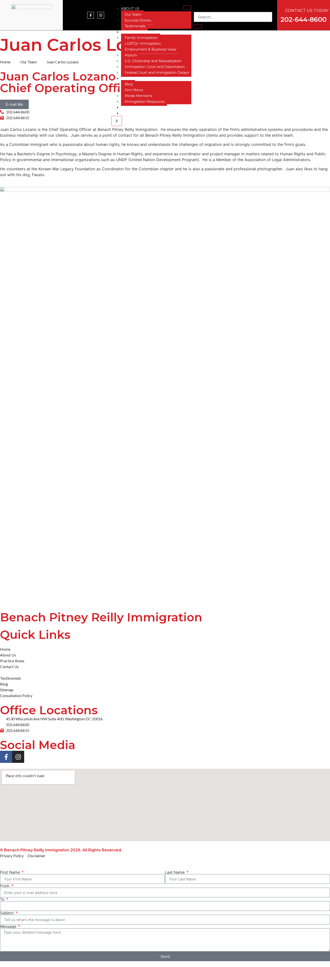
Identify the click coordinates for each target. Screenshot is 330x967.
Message (8, 926)
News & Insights (137, 78)
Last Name (175, 872)
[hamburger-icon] (187, 8)
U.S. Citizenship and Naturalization (153, 61)
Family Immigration (141, 38)
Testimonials (135, 26)
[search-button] (198, 26)
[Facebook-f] (90, 15)
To (3, 899)
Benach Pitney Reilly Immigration (101, 617)
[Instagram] (100, 15)
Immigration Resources (145, 101)
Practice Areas (136, 32)
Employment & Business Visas (150, 49)
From (5, 886)
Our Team (133, 14)
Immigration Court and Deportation (155, 67)
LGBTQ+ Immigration (143, 43)
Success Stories (138, 20)
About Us (130, 9)
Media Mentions (138, 96)
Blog (129, 84)
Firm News (134, 90)
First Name (10, 872)
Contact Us (132, 107)
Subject (7, 913)
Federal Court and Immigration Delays (157, 72)
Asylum (131, 55)
